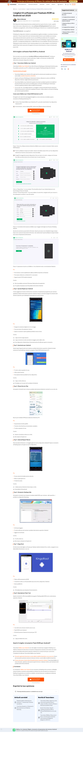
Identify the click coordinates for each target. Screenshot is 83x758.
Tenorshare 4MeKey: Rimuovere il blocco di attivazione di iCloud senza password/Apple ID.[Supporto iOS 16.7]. (48, 717)
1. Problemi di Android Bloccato (67, 14)
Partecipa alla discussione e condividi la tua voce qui (29, 691)
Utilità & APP (42, 4)
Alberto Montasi (21, 19)
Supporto (61, 4)
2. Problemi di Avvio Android (68, 17)
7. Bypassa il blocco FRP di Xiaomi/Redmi (68, 32)
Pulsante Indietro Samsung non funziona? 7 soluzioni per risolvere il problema (25, 702)
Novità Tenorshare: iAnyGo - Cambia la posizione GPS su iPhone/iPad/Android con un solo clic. (48, 710)
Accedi (73, 4)
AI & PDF (47, 4)
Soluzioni (53, 4)
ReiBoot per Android (24, 66)
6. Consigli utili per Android (68, 29)
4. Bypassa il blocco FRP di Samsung (68, 24)
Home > (16, 9)
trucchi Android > (22, 9)
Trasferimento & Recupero (32, 4)
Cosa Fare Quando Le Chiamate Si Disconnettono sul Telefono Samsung (25, 708)
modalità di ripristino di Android (27, 76)
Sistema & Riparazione (22, 4)
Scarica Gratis (69, 59)
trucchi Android (36, 20)
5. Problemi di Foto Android (68, 27)
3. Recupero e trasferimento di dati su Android (68, 20)
